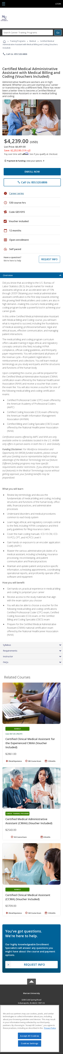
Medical (32, 41)
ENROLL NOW (32, 171)
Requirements (10, 650)
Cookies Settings (29, 1043)
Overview (8, 275)
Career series (16, 193)
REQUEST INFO (49, 259)
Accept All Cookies (29, 1036)
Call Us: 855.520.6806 (15, 54)
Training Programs (17, 41)
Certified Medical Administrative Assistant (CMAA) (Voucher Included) (28, 821)
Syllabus (7, 644)
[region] (29, 1028)
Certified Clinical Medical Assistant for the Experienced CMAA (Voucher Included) (30, 743)
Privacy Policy (50, 1028)
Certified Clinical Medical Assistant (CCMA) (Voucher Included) (27, 897)
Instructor (8, 656)
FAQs (5, 662)
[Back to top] (31, 993)
